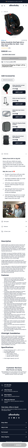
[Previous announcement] (1, 1)
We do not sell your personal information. (14, 441)
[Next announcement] (26, 1)
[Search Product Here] (4, 5)
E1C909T (24, 40)
